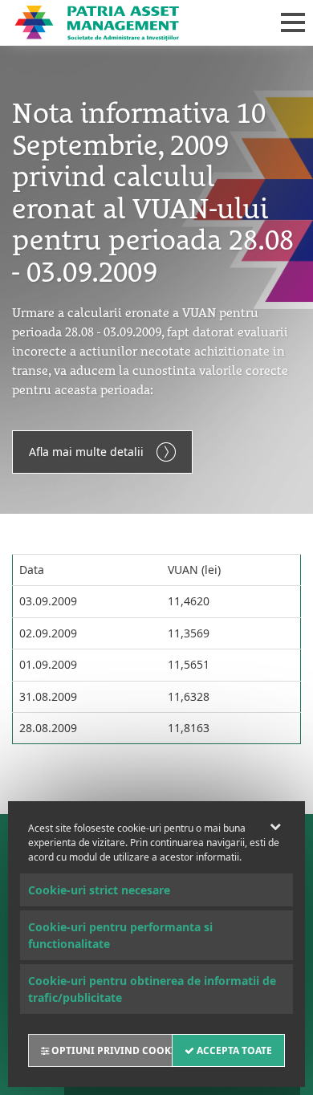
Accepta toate (233, 1050)
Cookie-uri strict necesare (99, 890)
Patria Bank (130, 22)
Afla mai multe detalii (86, 451)
